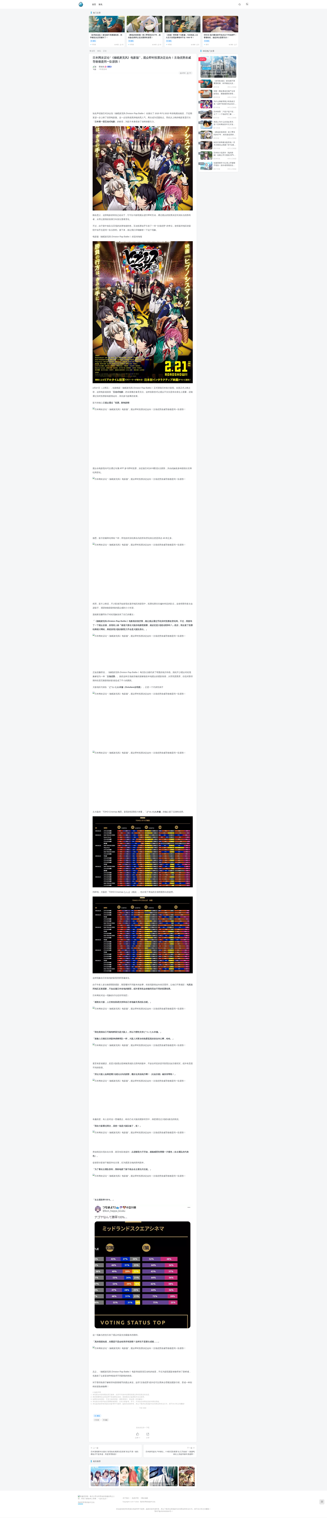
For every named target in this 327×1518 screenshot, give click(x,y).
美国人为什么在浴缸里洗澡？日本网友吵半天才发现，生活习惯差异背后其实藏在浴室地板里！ (224, 125)
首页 (93, 51)
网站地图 (144, 1498)
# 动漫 (105, 1420)
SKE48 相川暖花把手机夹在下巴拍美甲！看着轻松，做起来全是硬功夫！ (220, 36)
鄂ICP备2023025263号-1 (163, 1511)
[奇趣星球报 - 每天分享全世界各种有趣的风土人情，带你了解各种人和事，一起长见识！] (96, 1497)
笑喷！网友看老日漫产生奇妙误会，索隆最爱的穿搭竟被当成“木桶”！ (224, 93)
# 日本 (97, 1420)
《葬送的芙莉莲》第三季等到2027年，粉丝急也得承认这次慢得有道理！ (144, 36)
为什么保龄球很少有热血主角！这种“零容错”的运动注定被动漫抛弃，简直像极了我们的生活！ (225, 105)
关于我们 (126, 1498)
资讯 (94, 41)
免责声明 (135, 1498)
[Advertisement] (143, 93)
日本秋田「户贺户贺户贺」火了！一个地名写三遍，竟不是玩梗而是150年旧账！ (224, 114)
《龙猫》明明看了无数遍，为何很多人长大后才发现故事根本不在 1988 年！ (182, 36)
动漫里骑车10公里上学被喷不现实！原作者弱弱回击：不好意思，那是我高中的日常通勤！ (224, 166)
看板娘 (101, 66)
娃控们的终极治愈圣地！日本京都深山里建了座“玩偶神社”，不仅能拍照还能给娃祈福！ (225, 146)
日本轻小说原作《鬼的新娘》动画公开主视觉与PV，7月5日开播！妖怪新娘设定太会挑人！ (225, 156)
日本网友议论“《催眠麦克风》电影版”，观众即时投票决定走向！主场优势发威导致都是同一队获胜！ (142, 59)
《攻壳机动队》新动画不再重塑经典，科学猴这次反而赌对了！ (106, 36)
